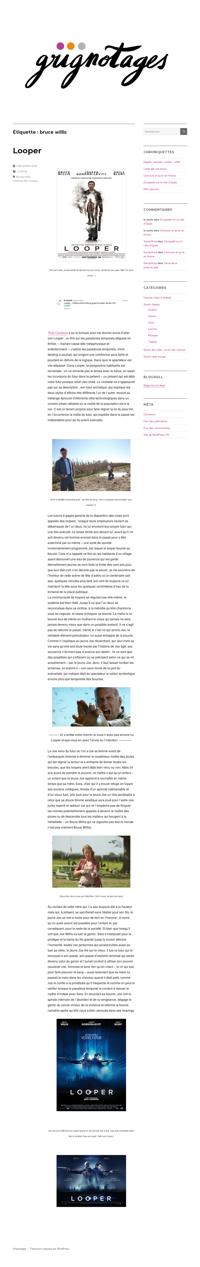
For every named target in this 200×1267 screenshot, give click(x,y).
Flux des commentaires (157, 428)
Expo (151, 322)
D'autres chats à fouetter (157, 297)
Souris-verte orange (155, 356)
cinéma (17, 180)
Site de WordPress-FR (156, 435)
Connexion (149, 414)
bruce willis (23, 176)
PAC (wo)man (151, 189)
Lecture (152, 329)
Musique (153, 335)
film (26, 180)
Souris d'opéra (152, 304)
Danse (151, 316)
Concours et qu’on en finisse (160, 175)
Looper (27, 150)
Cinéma (22, 171)
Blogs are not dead (154, 385)
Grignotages (20, 1248)
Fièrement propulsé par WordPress (50, 1248)
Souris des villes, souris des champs (164, 349)
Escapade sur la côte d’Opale (160, 182)
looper (33, 180)
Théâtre (152, 342)
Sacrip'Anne (150, 241)
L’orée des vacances (155, 168)
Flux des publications (156, 421)
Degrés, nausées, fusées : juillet (162, 162)
